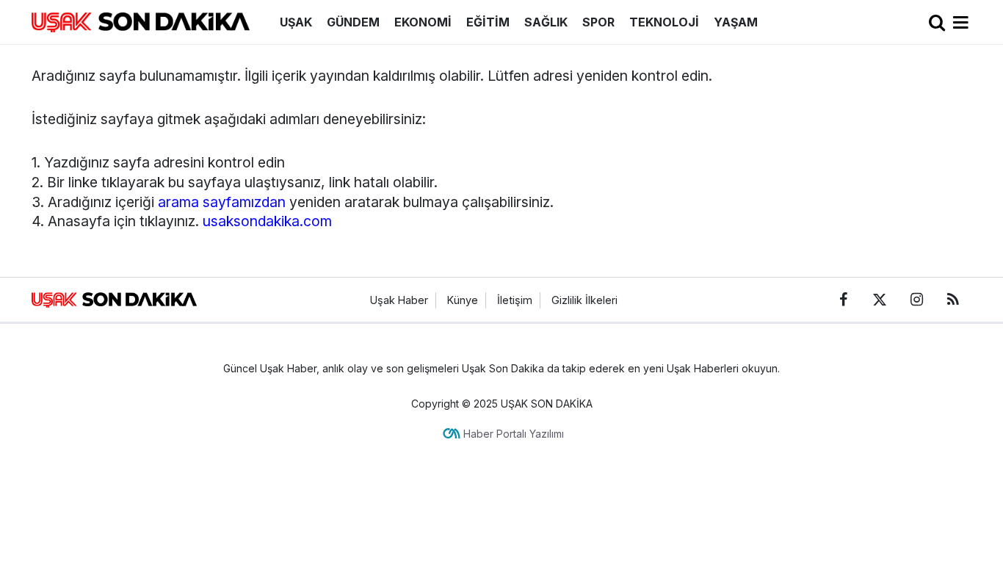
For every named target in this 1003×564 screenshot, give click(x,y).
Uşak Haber (399, 300)
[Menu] (961, 22)
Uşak (296, 22)
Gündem (353, 22)
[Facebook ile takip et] (843, 299)
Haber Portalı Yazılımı (513, 433)
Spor (598, 22)
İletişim (514, 300)
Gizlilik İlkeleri (584, 300)
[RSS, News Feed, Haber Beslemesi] (953, 299)
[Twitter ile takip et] (879, 299)
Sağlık (546, 22)
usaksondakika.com (267, 221)
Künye (462, 300)
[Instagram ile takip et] (916, 299)
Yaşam (736, 22)
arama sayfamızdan (222, 202)
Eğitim (488, 22)
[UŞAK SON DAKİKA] (141, 20)
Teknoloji (664, 22)
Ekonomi (423, 22)
